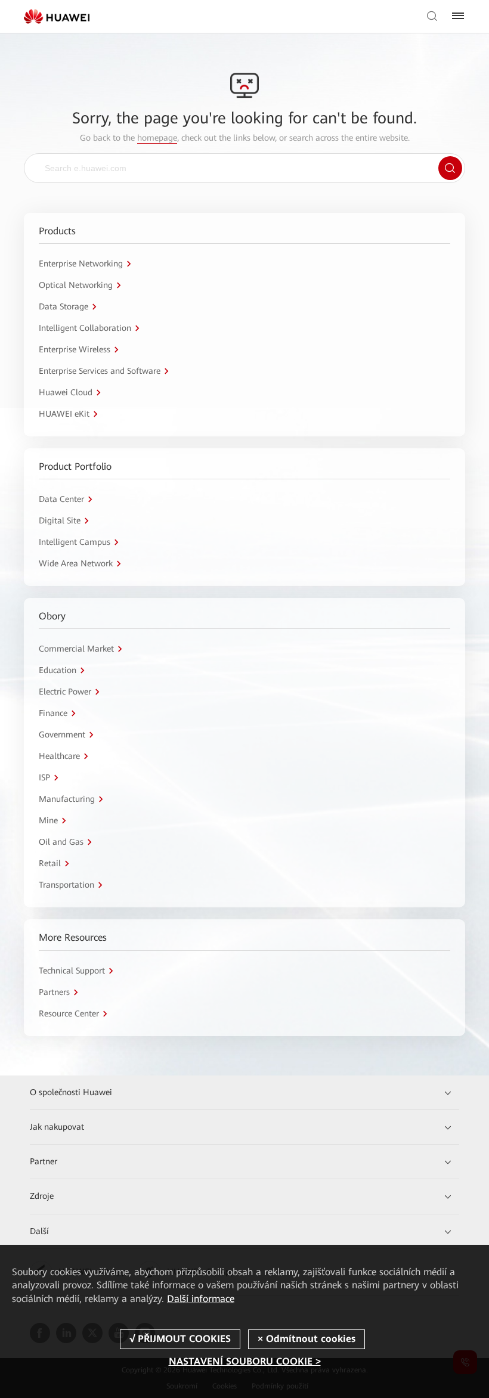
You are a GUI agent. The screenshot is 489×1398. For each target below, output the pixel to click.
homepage (157, 137)
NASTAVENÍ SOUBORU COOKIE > (245, 1361)
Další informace (200, 1298)
